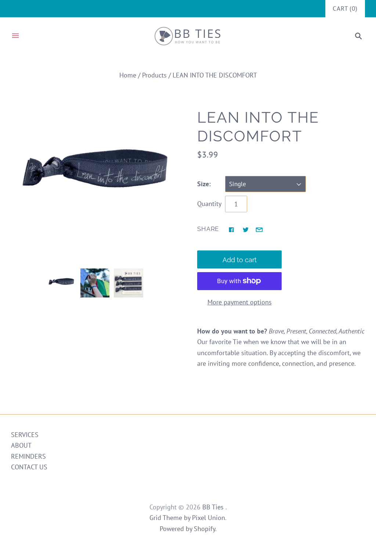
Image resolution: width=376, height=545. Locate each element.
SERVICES (25, 434)
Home (127, 75)
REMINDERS (28, 456)
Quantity (209, 203)
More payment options (239, 302)
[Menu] (15, 36)
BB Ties (213, 507)
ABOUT (21, 445)
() (345, 8)
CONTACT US (29, 467)
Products (154, 75)
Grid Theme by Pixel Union (187, 517)
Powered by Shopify (187, 528)
